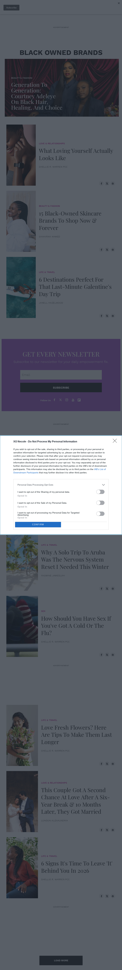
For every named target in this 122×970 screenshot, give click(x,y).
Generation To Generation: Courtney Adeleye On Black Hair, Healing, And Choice (36, 96)
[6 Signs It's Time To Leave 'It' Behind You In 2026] (22, 867)
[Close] (116, 442)
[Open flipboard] (79, 400)
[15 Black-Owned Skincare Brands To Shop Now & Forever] (21, 221)
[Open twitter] (60, 400)
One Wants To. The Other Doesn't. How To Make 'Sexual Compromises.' (78, 493)
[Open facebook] (54, 400)
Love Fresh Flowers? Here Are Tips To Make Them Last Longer (76, 734)
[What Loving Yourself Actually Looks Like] (21, 154)
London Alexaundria (54, 820)
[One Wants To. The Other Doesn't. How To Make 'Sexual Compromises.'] (22, 493)
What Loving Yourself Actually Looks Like (76, 154)
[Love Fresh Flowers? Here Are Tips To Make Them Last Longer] (22, 735)
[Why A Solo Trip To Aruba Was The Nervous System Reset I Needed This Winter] (22, 559)
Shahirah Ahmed (49, 236)
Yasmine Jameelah (53, 575)
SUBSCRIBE (61, 387)
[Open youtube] (73, 400)
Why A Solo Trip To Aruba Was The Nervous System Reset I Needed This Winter (75, 559)
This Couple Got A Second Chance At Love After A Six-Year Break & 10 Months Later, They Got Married (75, 800)
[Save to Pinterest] (112, 183)
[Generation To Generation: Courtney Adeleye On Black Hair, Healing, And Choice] (62, 87)
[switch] (100, 492)
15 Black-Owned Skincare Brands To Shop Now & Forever (70, 220)
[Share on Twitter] (107, 183)
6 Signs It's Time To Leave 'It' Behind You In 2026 (76, 866)
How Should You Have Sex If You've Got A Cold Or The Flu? (76, 625)
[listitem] (61, 485)
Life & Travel (47, 272)
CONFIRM (38, 524)
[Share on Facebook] (101, 183)
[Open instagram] (66, 400)
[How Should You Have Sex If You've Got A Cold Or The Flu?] (22, 626)
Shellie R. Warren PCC (53, 167)
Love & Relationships (52, 143)
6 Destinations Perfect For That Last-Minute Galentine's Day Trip (75, 287)
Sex (43, 478)
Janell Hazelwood (51, 302)
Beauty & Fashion (21, 78)
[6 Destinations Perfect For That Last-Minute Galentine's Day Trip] (21, 287)
